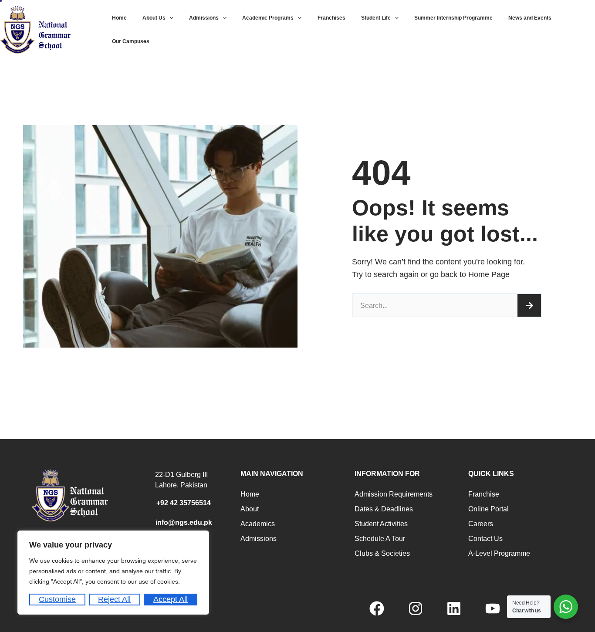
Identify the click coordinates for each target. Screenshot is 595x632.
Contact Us (485, 538)
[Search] (529, 305)
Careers (480, 523)
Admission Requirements (394, 494)
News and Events (529, 18)
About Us (154, 18)
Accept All (170, 599)
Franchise (483, 494)
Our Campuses (130, 41)
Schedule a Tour (380, 538)
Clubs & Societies (382, 553)
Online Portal (488, 509)
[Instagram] (415, 608)
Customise (57, 599)
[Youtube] (492, 608)
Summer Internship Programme (453, 18)
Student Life (376, 18)
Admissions (204, 18)
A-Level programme (499, 553)
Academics (257, 523)
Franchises (331, 18)
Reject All (114, 599)
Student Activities (381, 523)
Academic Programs (268, 18)
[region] (113, 573)
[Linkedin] (454, 608)
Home (119, 18)
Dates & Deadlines (384, 509)
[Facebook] (377, 608)
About (249, 509)
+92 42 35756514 (183, 503)
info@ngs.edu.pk (184, 522)
